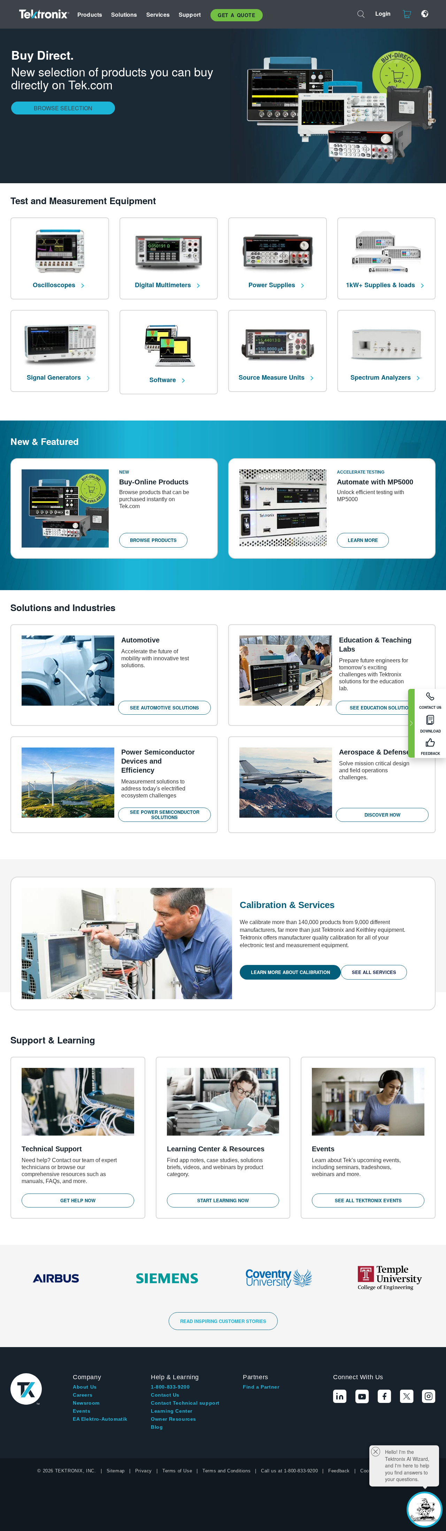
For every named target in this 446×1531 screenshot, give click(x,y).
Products (89, 14)
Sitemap (116, 1470)
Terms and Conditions (226, 1470)
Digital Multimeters (164, 284)
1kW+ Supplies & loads (381, 284)
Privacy (143, 1470)
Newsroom (86, 1403)
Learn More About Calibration (290, 972)
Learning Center (171, 1411)
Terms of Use (177, 1470)
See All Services (374, 972)
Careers (82, 1395)
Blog (157, 1427)
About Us (85, 1387)
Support (190, 14)
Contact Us (165, 1395)
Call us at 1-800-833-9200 (289, 1470)
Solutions (124, 14)
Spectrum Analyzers (382, 377)
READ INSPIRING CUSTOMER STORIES (223, 1321)
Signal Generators (55, 377)
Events (82, 1411)
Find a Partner (261, 1387)
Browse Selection (63, 108)
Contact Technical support (185, 1403)
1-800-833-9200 (170, 1387)
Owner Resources (173, 1419)
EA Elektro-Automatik (100, 1419)
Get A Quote (236, 15)
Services (158, 14)
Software (163, 379)
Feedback (339, 1470)
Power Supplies (272, 284)
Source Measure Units (272, 377)
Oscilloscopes (55, 284)
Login (383, 13)
